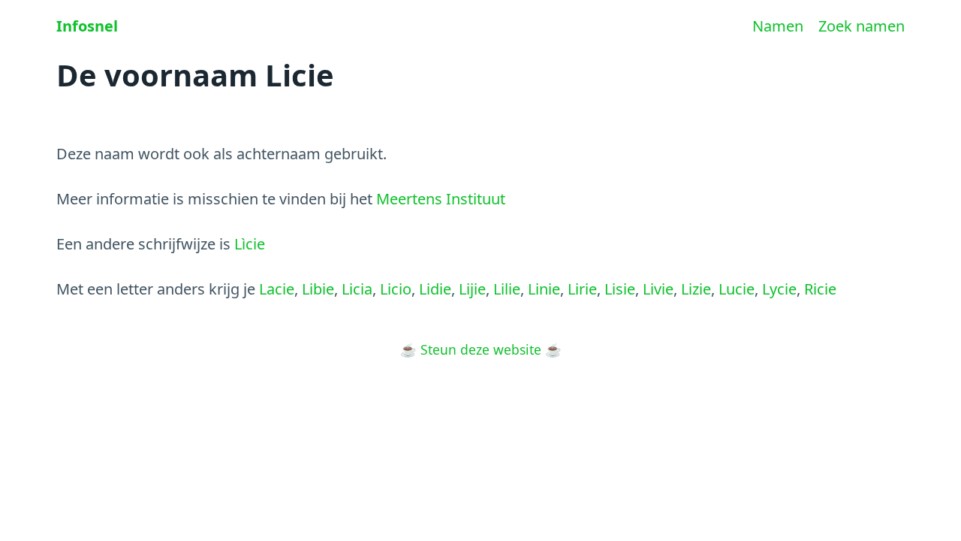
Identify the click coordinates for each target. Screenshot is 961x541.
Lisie (619, 289)
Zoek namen (861, 26)
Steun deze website (480, 349)
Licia (357, 289)
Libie (318, 289)
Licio (395, 289)
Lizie (696, 289)
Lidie (435, 289)
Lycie (779, 289)
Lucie (736, 289)
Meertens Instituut (440, 199)
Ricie (820, 289)
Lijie (472, 289)
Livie (658, 289)
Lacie (276, 289)
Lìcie (249, 244)
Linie (544, 289)
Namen (777, 26)
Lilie (506, 289)
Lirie (582, 289)
